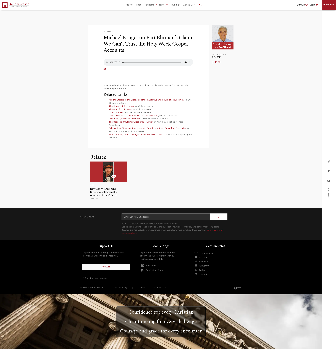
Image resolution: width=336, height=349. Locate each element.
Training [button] (174, 4)
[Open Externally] (105, 69)
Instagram (204, 266)
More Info (158, 259)
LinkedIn (203, 274)
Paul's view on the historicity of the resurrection (133, 115)
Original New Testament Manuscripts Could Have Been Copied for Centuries (147, 128)
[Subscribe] (218, 216)
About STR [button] (189, 4)
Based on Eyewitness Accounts (124, 118)
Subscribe (329, 5)
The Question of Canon (120, 109)
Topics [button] (162, 4)
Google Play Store (155, 270)
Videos (139, 4)
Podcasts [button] (149, 4)
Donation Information (96, 278)
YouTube (203, 257)
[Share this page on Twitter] (216, 62)
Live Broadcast (206, 253)
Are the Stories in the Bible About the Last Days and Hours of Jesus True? (146, 100)
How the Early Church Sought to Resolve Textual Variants (138, 134)
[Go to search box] (200, 5)
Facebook (203, 261)
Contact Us (160, 287)
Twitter (202, 270)
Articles (129, 4)
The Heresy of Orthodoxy (121, 106)
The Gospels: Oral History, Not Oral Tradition (131, 122)
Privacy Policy (120, 287)
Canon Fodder (116, 112)
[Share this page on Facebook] (213, 62)
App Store (151, 265)
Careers (141, 287)
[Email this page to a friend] (219, 62)
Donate (106, 267)
